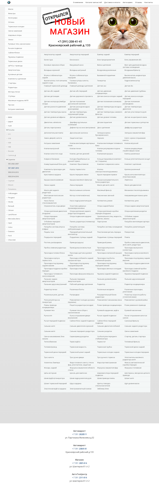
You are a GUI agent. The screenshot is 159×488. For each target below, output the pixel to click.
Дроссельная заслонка (79, 133)
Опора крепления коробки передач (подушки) (107, 212)
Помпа (127, 237)
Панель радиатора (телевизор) (82, 221)
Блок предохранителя (106, 60)
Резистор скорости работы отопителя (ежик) (134, 296)
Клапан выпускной (51, 148)
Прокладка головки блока (54, 253)
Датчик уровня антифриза (54, 117)
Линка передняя (76, 185)
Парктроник (102, 221)
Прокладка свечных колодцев (109, 268)
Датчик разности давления (55, 107)
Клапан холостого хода (53, 154)
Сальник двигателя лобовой (108, 326)
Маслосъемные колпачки (80, 190)
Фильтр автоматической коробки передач (133, 363)
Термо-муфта (75, 342)
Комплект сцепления (133, 164)
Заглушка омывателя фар (135, 133)
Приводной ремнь (104, 242)
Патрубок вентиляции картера (137, 221)
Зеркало (100, 138)
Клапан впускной (131, 143)
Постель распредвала (53, 242)
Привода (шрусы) (76, 242)
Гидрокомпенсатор (132, 80)
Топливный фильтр (132, 342)
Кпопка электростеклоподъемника (106, 170)
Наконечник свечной (105, 195)
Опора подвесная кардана (80, 216)
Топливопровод (50, 347)
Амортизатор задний (52, 54)
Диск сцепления (103, 127)
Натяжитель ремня (104, 201)
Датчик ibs (129, 86)
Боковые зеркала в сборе (54, 65)
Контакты (148, 2)
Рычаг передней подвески (54, 321)
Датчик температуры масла (55, 112)
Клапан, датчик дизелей (79, 154)
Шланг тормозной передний (55, 383)
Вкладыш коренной (52, 70)
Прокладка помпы (77, 268)
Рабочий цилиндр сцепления (81, 284)
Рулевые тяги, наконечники (19, 44)
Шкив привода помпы (106, 378)
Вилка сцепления (104, 65)
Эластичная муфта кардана (55, 389)
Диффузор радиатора (133, 127)
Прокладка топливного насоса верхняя (52, 275)
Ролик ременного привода (135, 305)
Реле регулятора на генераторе (51, 301)
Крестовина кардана (52, 174)
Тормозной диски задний (135, 347)
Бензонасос (74, 60)
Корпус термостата (77, 169)
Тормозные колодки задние (108, 352)
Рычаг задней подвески (106, 315)
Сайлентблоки (14, 52)
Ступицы (11, 96)
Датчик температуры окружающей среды (77, 113)
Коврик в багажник (51, 159)
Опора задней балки (105, 206)
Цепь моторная (50, 373)
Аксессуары (12, 18)
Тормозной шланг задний (80, 352)
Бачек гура (48, 60)
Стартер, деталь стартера (135, 336)
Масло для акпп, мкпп (105, 185)
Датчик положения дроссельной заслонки (77, 102)
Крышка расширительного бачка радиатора (107, 181)
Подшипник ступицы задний (81, 237)
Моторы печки (14, 92)
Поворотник (129, 232)
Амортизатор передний (79, 54)
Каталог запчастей (94, 2)
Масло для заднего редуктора (50, 191)
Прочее (11, 105)
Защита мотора (76, 138)
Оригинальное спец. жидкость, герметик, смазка (108, 217)
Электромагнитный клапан (80, 389)
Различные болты (77, 289)
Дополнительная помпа (53, 133)
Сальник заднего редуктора (136, 326)
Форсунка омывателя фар (107, 368)
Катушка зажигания (52, 143)
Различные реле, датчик (54, 295)
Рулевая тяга (49, 310)
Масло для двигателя (133, 185)
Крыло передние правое (107, 174)
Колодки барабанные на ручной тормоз (78, 160)
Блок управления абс (133, 60)
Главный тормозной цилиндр (55, 86)
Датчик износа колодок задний (109, 96)
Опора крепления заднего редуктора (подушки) (79, 212)
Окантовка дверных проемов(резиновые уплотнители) (77, 208)
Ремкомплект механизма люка (109, 300)
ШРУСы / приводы (15, 66)
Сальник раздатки (104, 331)
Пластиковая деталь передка (109, 232)
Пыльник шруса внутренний (55, 284)
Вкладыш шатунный (78, 70)
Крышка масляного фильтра (81, 180)
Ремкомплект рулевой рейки (136, 300)
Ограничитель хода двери (54, 206)
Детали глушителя (104, 122)
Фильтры (12, 13)
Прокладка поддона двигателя (137, 263)
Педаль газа (49, 232)
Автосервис (128, 2)
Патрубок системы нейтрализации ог (76, 228)
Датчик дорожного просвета (81, 96)
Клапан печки (75, 148)
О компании (78, 2)
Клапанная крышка (105, 154)
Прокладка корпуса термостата (51, 259)
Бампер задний (103, 54)
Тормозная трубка (104, 347)
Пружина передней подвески (136, 274)
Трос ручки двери (77, 357)
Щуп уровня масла (132, 383)
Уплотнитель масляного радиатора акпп (133, 358)
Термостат (101, 342)
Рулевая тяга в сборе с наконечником (78, 311)
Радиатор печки (50, 289)
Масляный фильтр (104, 190)
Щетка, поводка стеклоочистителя (102, 384)
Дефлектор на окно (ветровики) (82, 127)
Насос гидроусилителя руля (80, 201)
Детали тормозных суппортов (137, 122)
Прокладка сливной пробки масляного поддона (134, 269)
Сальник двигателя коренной (81, 326)
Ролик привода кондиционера (109, 305)
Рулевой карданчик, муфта (108, 310)
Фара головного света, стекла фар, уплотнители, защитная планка (81, 364)
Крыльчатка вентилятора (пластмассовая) (134, 175)
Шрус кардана (75, 383)
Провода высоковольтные (80, 248)
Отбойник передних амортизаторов (51, 222)
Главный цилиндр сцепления (81, 86)
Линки (10, 39)
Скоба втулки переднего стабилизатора (106, 337)
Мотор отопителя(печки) (80, 195)
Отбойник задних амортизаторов (131, 217)
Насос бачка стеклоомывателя (49, 202)
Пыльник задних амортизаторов (49, 280)
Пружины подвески (15, 57)
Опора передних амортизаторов (50, 217)
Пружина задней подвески (108, 274)
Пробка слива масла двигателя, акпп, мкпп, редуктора (136, 243)
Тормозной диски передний (55, 352)
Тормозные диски (15, 61)
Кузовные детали (15, 74)
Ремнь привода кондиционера (49, 306)
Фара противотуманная (107, 362)
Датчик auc (101, 86)
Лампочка (129, 180)
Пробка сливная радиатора (55, 248)
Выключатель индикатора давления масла (134, 76)
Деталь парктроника (52, 127)
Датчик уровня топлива (106, 117)
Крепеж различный (132, 169)
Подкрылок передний (52, 237)
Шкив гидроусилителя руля (80, 378)
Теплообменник (50, 342)
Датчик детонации (51, 96)
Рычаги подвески (15, 48)
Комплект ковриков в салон (108, 164)
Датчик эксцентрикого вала (136, 117)
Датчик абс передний (78, 91)
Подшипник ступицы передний (109, 237)
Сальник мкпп (49, 331)
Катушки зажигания (16, 109)
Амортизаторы (14, 70)
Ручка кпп (48, 315)
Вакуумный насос (77, 65)
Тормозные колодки (16, 26)
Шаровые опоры (15, 35)
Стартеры (12, 83)
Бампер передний (132, 54)
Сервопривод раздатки (79, 336)
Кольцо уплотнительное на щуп (137, 159)
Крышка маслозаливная (53, 180)
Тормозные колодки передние (137, 352)
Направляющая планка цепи (136, 195)
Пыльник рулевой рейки (107, 279)
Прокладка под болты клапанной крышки (105, 259)
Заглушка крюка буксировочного (102, 134)
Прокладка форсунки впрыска (82, 274)
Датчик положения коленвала (109, 101)
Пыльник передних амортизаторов (76, 280)
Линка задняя (49, 185)
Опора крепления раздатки (136, 211)
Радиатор (101, 284)
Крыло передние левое (79, 174)
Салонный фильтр (132, 321)
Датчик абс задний (51, 91)
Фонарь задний (50, 368)
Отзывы (138, 2)
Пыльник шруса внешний (135, 279)
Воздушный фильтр (132, 70)
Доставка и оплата (112, 2)
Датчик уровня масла (78, 117)
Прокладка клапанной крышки (109, 253)
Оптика (11, 22)
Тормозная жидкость (78, 347)
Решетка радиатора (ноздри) (81, 305)
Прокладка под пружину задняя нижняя (52, 264)
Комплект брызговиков (79, 164)
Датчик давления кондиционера (103, 92)
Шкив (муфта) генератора (54, 378)
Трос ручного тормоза (106, 357)
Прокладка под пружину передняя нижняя (106, 264)
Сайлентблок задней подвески (82, 321)
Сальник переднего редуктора (82, 331)
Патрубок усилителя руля (135, 227)
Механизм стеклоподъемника (137, 190)
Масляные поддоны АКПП (18, 100)
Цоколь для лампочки (78, 373)
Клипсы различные (132, 154)
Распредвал (74, 295)
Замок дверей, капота (53, 138)
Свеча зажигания (131, 331)
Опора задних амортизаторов (137, 206)
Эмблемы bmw (103, 389)
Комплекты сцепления (17, 79)
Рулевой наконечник (133, 310)
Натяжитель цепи (132, 201)
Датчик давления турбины (135, 91)
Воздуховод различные (106, 70)
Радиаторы (12, 87)
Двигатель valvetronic (52, 122)
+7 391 (79, 434)
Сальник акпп (49, 326)
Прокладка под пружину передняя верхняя (78, 264)
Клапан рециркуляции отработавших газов (132, 149)
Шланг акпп (129, 378)
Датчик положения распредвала (131, 102)
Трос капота (49, 357)
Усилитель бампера (52, 362)
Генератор (101, 80)
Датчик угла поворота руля (135, 112)
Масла (10, 9)
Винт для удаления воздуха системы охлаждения (134, 66)
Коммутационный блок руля (55, 164)
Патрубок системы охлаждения (109, 227)
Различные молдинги (105, 289)
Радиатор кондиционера (135, 284)
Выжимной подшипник (106, 75)
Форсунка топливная (133, 368)
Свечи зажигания (15, 31)
